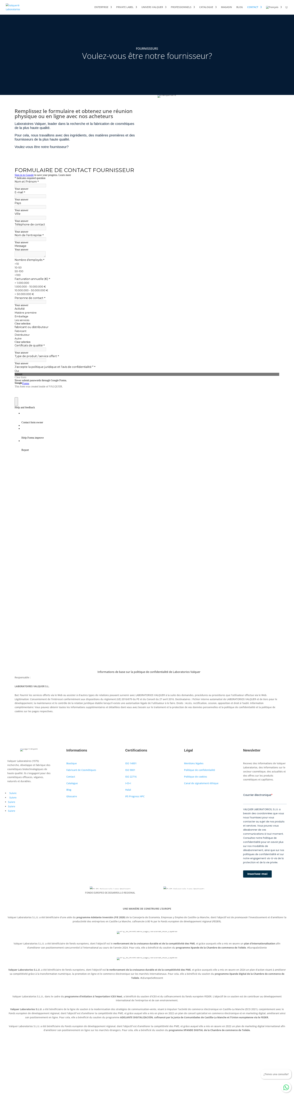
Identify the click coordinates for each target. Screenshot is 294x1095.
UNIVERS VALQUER (152, 7)
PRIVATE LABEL (125, 7)
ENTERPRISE (101, 7)
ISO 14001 (131, 763)
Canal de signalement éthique (201, 783)
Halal (128, 789)
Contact (70, 776)
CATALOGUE (206, 7)
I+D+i (128, 783)
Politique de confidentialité (199, 770)
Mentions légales (193, 763)
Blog (68, 789)
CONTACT (252, 7)
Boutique (71, 763)
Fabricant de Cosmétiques (81, 770)
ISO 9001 (130, 770)
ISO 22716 (131, 776)
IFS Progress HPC (135, 796)
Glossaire (71, 796)
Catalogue (72, 783)
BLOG (239, 7)
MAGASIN (226, 7)
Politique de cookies (195, 776)
